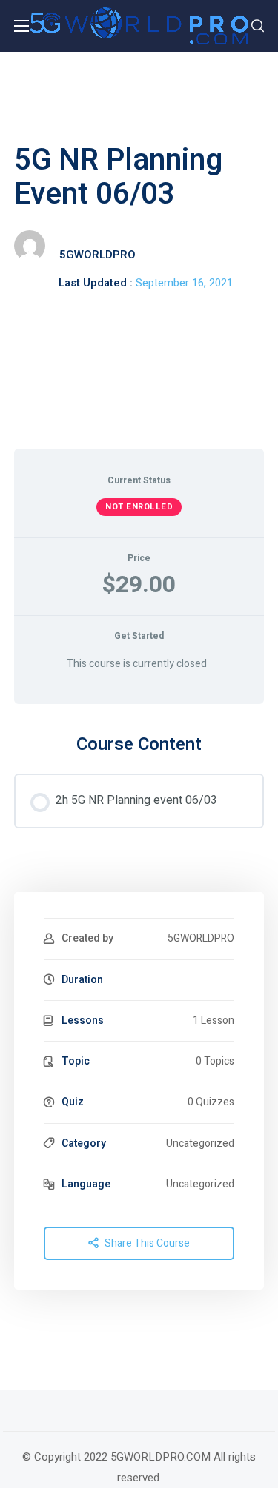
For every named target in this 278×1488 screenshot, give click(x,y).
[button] (257, 25)
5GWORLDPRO (97, 255)
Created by (87, 938)
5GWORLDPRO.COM (160, 1457)
